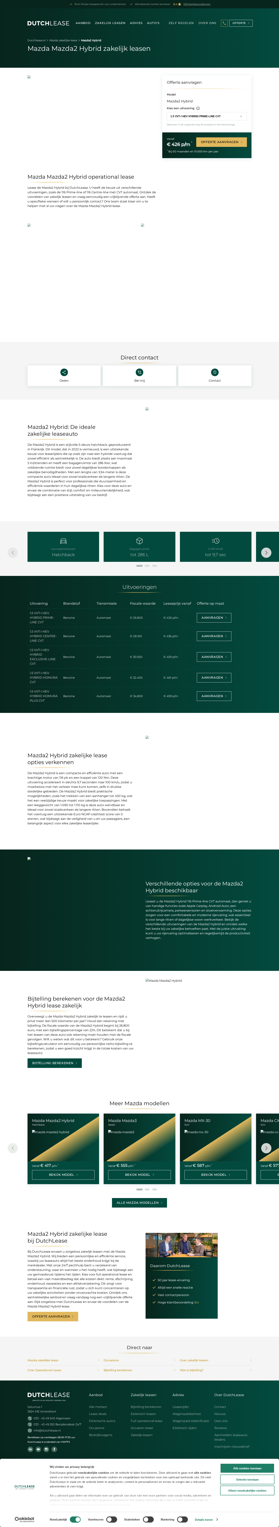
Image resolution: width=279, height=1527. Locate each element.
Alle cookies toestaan (247, 1468)
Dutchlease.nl (37, 40)
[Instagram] (46, 1449)
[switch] (111, 1519)
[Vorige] (13, 553)
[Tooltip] (198, 108)
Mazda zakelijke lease (63, 40)
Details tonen (204, 1519)
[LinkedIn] (30, 1449)
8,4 (197, 1302)
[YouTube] (38, 1449)
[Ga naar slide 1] (139, 566)
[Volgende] (266, 553)
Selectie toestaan (247, 1479)
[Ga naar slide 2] (147, 566)
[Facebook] (54, 1449)
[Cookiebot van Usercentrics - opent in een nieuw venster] (24, 1519)
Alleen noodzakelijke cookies (247, 1490)
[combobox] (207, 116)
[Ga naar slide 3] (154, 566)
